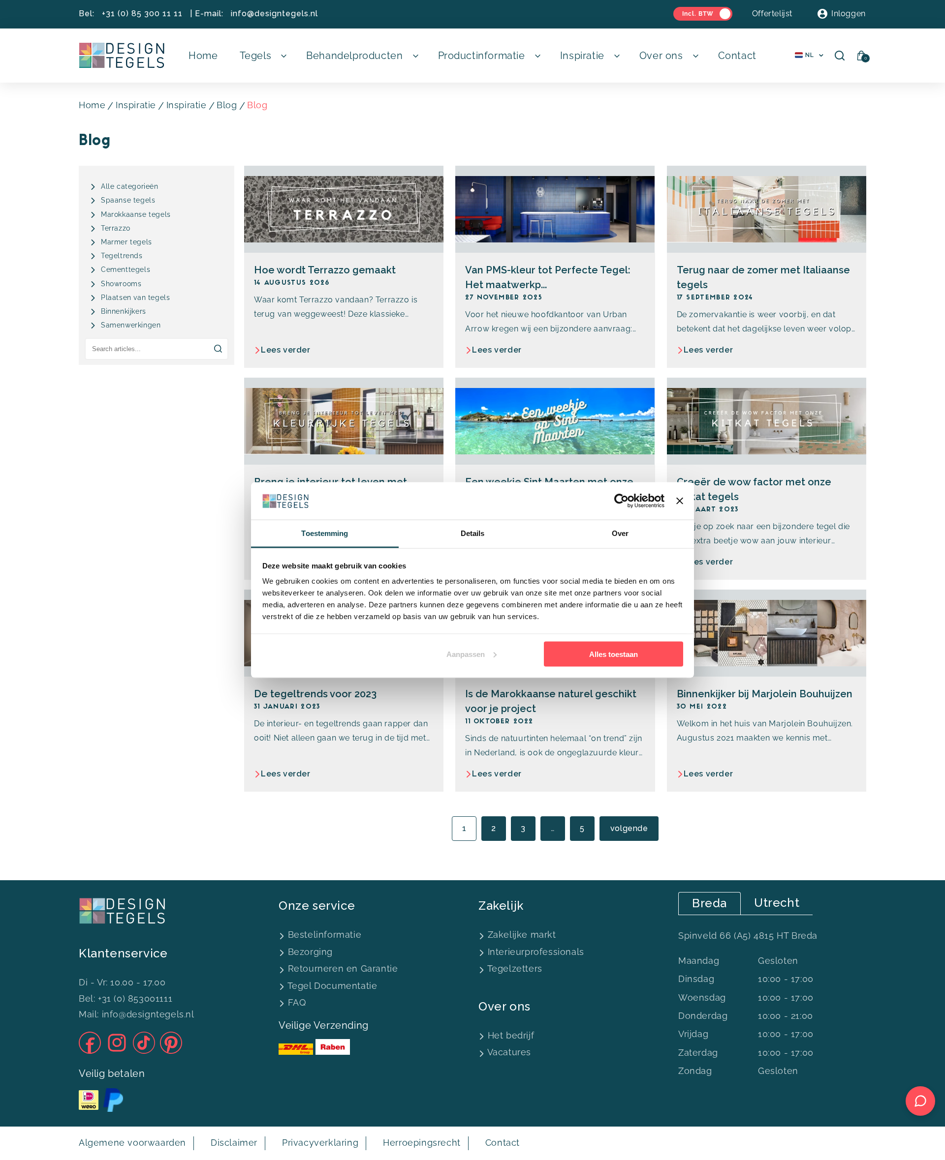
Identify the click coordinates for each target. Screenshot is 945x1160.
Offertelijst (772, 13)
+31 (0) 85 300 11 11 (142, 13)
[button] (262, 56)
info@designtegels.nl (274, 13)
